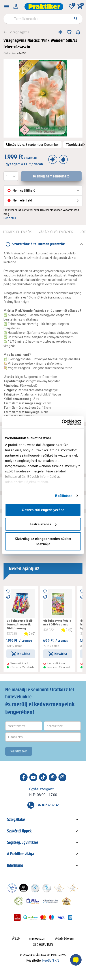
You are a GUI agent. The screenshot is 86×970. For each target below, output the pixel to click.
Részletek (10, 218)
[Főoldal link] (43, 6)
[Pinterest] (53, 777)
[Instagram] (62, 777)
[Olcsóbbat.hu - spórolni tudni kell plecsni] (51, 901)
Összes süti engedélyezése (43, 509)
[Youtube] (33, 777)
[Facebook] (24, 777)
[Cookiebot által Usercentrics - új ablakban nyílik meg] (62, 422)
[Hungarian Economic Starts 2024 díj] (12, 888)
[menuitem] (7, 7)
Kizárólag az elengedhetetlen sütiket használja (43, 541)
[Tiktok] (43, 777)
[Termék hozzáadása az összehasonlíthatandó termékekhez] (60, 32)
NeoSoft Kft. (51, 960)
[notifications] (78, 32)
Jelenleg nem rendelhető (51, 176)
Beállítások (63, 496)
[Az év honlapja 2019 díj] (46, 888)
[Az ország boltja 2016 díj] (59, 888)
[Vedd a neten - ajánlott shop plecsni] (33, 901)
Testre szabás (40, 524)
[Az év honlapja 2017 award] (72, 888)
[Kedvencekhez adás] (69, 32)
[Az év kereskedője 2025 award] (66, 901)
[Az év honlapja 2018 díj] (35, 888)
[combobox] (43, 19)
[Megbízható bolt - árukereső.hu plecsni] (18, 901)
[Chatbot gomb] (76, 960)
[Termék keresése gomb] (76, 18)
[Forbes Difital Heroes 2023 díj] (23, 888)
